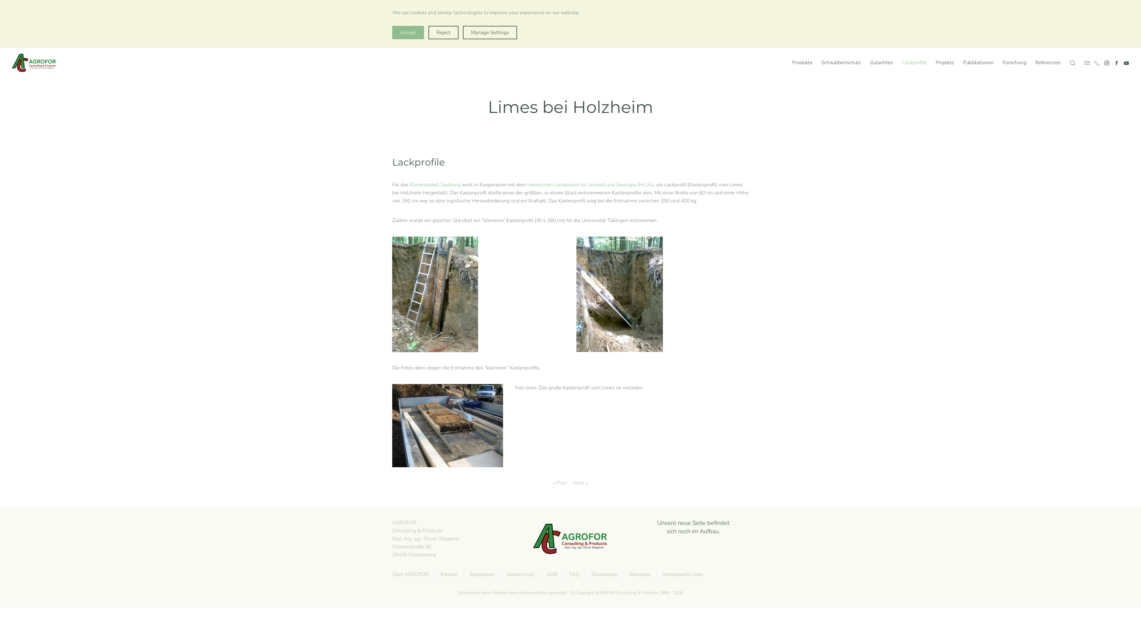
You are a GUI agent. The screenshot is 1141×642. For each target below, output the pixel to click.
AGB (552, 574)
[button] (1073, 63)
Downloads (604, 574)
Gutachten (881, 62)
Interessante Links (683, 574)
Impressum (482, 574)
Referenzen (1048, 62)
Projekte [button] (945, 62)
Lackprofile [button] (914, 62)
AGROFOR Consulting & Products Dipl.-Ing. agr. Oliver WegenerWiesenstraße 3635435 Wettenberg (426, 538)
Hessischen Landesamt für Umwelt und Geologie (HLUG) (590, 184)
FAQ (574, 574)
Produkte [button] (802, 62)
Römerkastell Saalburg (435, 184)
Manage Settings (490, 32)
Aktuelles (639, 574)
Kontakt (449, 574)
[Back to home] (35, 63)
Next (578, 482)
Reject (443, 32)
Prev (562, 482)
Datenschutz (521, 574)
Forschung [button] (1014, 62)
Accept (408, 32)
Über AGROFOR (410, 574)
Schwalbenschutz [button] (841, 62)
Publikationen (978, 62)
